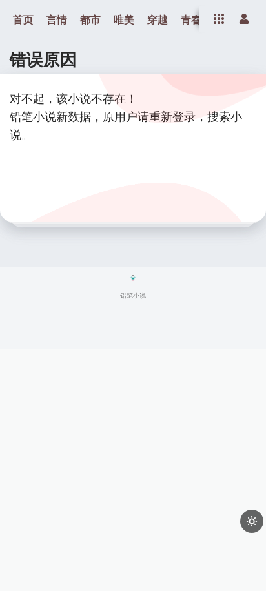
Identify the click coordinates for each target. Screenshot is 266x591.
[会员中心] (244, 18)
